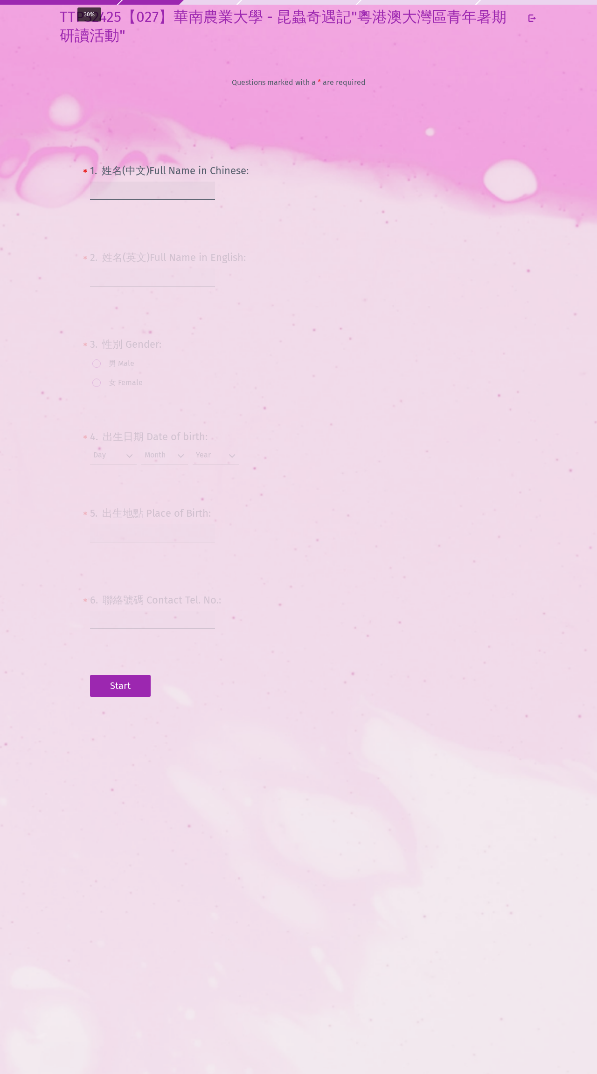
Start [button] (120, 685)
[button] (113, 455)
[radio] (112, 364)
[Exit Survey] (532, 18)
